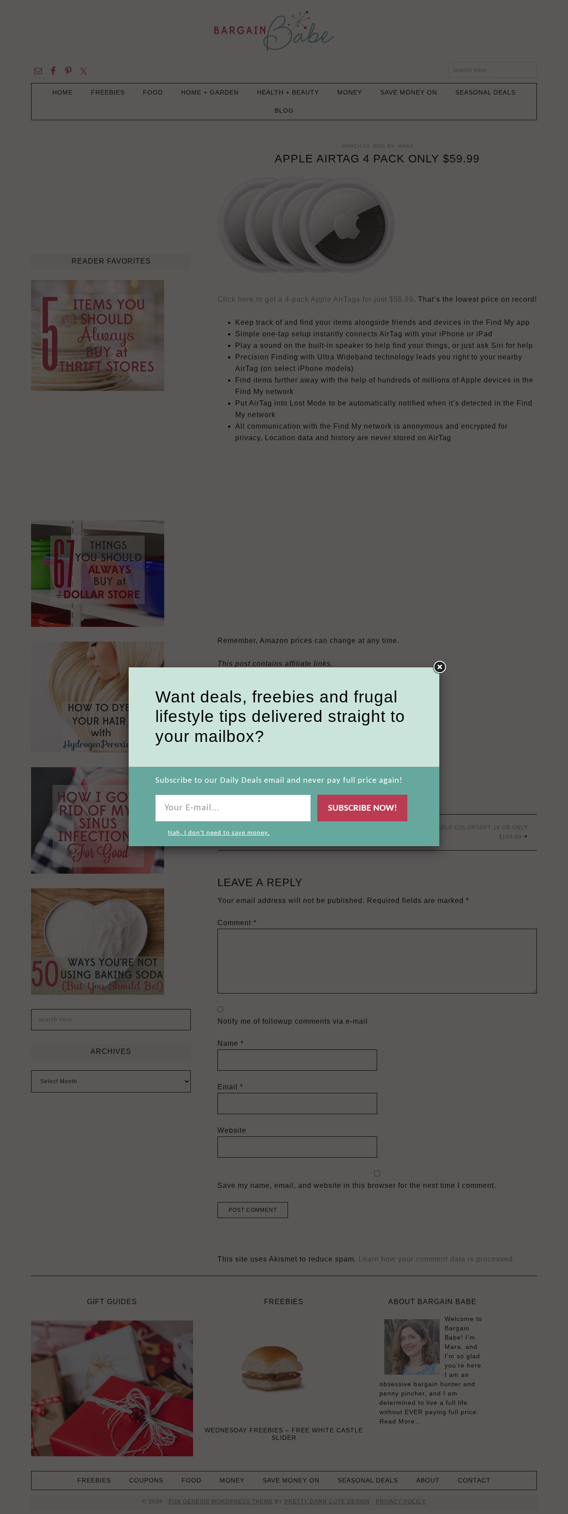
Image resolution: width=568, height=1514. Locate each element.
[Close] (439, 667)
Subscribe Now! (362, 808)
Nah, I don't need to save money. (219, 833)
